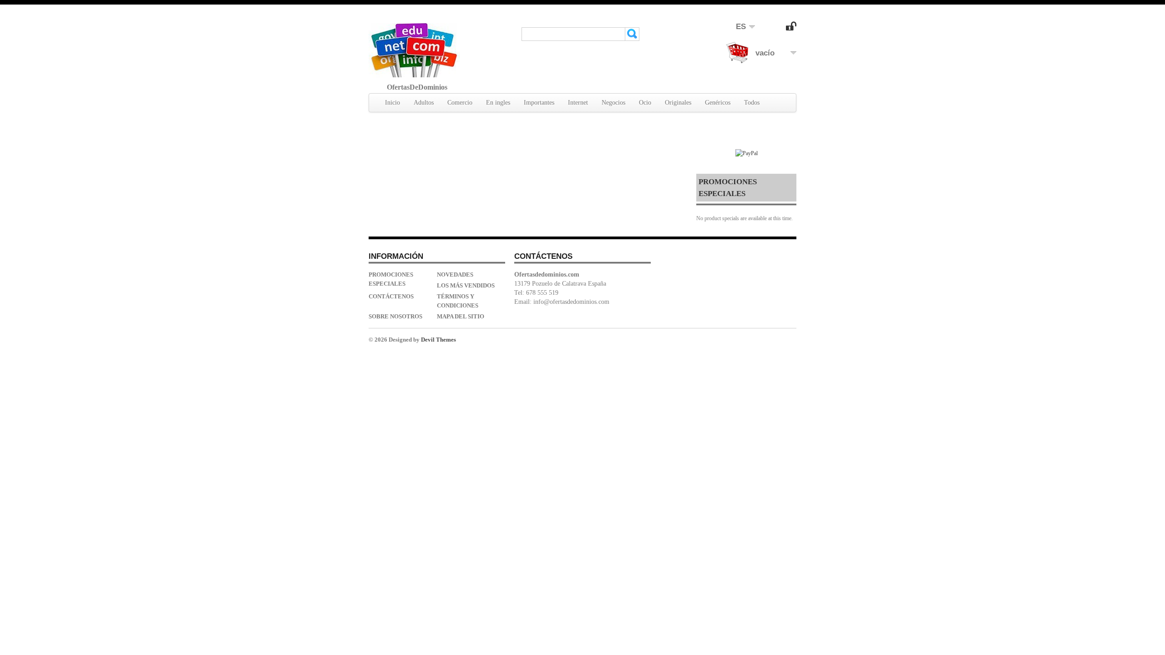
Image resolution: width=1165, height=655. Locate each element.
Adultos (424, 102)
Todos (752, 102)
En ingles (498, 102)
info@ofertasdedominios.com (571, 301)
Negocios (613, 102)
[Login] (791, 28)
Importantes (539, 102)
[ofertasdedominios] (414, 50)
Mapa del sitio (460, 316)
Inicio (392, 102)
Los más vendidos (466, 285)
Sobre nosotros (395, 316)
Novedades (455, 274)
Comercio (459, 102)
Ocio (645, 102)
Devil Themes (438, 339)
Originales (678, 102)
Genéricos (717, 102)
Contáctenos (391, 296)
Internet (578, 102)
